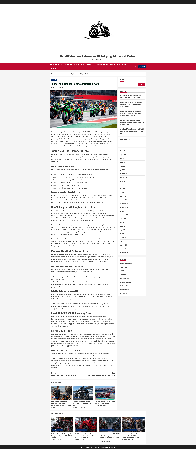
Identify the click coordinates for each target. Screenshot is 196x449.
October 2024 (123, 211)
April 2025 (122, 189)
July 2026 (122, 159)
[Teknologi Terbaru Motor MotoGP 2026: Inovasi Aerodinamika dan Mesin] (83, 393)
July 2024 (122, 222)
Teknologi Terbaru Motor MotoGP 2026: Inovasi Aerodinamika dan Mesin (82, 403)
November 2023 (124, 252)
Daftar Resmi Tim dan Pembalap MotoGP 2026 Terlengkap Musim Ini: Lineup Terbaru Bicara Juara (132, 131)
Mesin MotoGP (68, 64)
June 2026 (122, 162)
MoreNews (103, 447)
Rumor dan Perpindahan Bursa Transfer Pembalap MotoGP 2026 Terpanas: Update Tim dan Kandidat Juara (132, 122)
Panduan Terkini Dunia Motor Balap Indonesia (64, 374)
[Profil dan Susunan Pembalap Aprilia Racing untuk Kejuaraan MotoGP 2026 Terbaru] (62, 424)
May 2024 (122, 230)
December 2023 (124, 249)
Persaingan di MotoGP (102, 64)
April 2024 (122, 234)
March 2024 (123, 237)
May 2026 (122, 166)
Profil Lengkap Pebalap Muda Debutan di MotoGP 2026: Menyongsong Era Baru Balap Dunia (61, 403)
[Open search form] (135, 66)
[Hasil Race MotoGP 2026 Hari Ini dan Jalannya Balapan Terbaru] (105, 393)
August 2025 (123, 181)
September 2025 (124, 177)
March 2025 (123, 192)
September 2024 (124, 215)
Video (143, 66)
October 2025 (123, 173)
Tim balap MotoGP (115, 64)
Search (122, 80)
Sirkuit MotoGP (90, 64)
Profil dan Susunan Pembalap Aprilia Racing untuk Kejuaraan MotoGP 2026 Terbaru (61, 436)
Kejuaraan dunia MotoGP (56, 64)
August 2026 (123, 155)
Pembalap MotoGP (79, 64)
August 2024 (123, 219)
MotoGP (124, 64)
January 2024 (123, 245)
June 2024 (122, 226)
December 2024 (124, 204)
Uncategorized (123, 293)
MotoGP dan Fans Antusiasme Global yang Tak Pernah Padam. (98, 56)
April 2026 (122, 170)
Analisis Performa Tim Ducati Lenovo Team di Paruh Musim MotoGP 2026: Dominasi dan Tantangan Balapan (131, 104)
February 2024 (123, 241)
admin (53, 87)
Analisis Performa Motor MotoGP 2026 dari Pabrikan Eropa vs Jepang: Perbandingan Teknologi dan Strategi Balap (131, 113)
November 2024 (124, 207)
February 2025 (123, 196)
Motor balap (54, 68)
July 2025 (122, 185)
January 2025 (123, 200)
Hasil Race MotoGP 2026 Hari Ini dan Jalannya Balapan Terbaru (105, 402)
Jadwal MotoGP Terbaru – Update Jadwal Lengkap (100, 374)
